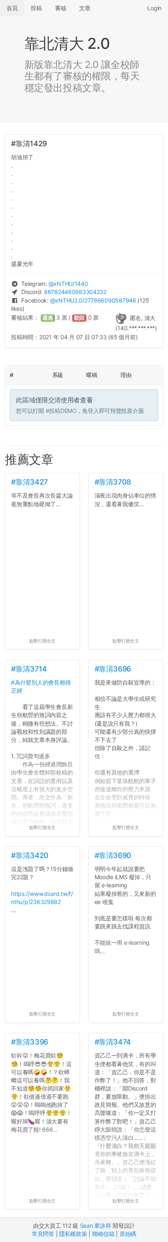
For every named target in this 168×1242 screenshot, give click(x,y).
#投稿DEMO (61, 410)
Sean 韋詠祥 (95, 1225)
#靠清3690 (113, 855)
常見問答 (43, 1233)
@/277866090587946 (93, 300)
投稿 (36, 7)
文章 (84, 7)
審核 (60, 7)
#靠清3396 (29, 1042)
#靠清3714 (28, 669)
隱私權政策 (73, 1233)
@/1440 (68, 283)
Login (154, 7)
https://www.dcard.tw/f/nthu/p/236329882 (42, 897)
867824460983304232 (75, 291)
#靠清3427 (29, 482)
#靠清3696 (113, 669)
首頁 (12, 7)
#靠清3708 (113, 482)
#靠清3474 (113, 1042)
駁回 (79, 318)
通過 (47, 318)
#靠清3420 (29, 855)
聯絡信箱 (103, 1233)
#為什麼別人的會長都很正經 (41, 686)
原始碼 (127, 1233)
